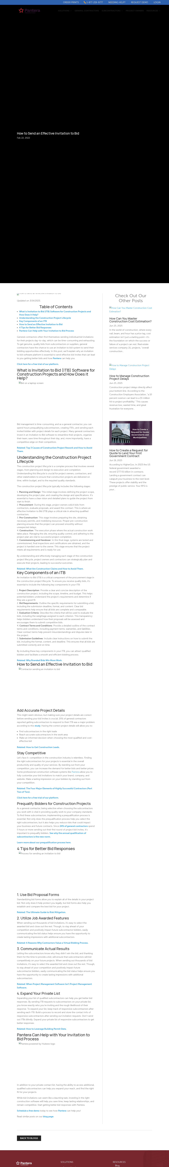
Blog (117, 1165)
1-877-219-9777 (95, 2)
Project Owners (135, 11)
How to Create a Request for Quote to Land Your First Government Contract (128, 453)
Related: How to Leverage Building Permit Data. (42, 1029)
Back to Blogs (29, 1138)
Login (157, 2)
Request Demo (139, 2)
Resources (152, 11)
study (37, 725)
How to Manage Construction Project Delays (129, 377)
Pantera (57, 358)
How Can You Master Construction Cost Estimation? (130, 319)
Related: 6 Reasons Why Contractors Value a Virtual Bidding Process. (52, 942)
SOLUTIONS (67, 1162)
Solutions (63, 11)
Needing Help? (116, 2)
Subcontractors (111, 11)
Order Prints (71, 2)
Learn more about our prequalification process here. (44, 842)
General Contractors (87, 11)
